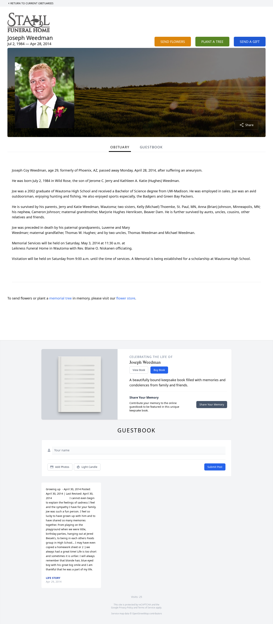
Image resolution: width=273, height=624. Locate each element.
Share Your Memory (211, 404)
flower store (125, 298)
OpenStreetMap (140, 613)
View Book (139, 370)
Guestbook (151, 147)
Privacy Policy (126, 607)
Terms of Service (146, 607)
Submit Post (214, 467)
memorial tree (60, 298)
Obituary (119, 147)
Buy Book (159, 370)
